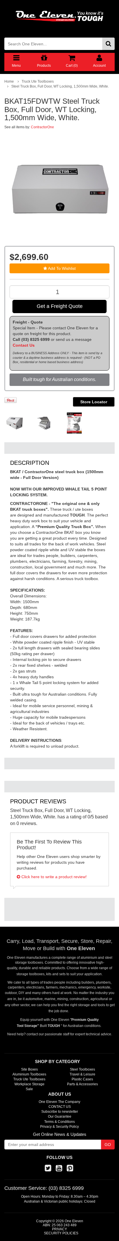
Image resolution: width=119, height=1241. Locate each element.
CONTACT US (60, 1107)
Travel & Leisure (82, 1074)
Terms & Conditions (59, 1122)
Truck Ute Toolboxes (38, 81)
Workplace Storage (29, 1084)
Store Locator (93, 402)
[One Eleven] (59, 16)
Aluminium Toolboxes (29, 1074)
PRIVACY (59, 1229)
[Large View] (14, 423)
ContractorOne (42, 127)
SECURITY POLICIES (61, 1233)
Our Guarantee (59, 1116)
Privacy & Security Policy (59, 1127)
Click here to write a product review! (53, 876)
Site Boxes (29, 1069)
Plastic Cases (82, 1079)
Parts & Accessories (82, 1084)
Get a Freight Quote (60, 306)
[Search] (108, 44)
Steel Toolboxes (82, 1069)
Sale (29, 1089)
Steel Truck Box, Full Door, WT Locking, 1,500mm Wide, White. (60, 86)
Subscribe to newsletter (59, 1112)
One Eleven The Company (59, 1102)
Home (9, 81)
